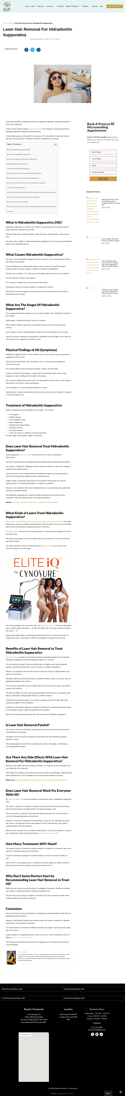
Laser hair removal (12, 657)
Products (85, 6)
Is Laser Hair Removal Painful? (16, 187)
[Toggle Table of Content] (54, 144)
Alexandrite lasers (47, 625)
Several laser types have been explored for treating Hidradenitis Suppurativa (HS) (34, 521)
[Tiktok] (101, 1034)
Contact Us (40, 6)
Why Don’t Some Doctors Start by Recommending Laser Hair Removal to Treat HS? (31, 206)
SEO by (62, 1093)
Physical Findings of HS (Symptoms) (17, 164)
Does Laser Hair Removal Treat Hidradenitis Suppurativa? (24, 173)
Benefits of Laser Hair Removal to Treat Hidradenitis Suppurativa (26, 183)
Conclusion (10, 211)
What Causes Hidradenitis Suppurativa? (19, 154)
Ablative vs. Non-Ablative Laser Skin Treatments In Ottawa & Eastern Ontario (110, 291)
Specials (95, 6)
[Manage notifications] (120, 1091)
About (33, 6)
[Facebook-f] (26, 50)
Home (27, 6)
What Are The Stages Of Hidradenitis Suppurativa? (22, 159)
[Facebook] (97, 1034)
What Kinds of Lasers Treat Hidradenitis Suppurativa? (23, 178)
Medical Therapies (72, 6)
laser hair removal (35, 129)
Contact (97, 1023)
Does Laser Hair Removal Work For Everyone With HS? (23, 197)
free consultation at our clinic (48, 833)
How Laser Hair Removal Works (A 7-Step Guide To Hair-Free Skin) (35, 502)
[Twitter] (32, 50)
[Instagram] (39, 50)
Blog (101, 6)
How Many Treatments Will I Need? (17, 202)
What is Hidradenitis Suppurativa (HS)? (18, 149)
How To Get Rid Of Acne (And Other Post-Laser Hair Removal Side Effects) (41, 780)
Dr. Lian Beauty (6, 10)
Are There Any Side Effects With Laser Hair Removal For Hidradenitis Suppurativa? (32, 192)
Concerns (49, 6)
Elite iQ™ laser (46, 546)
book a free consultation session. (22, 937)
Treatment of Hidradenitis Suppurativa (18, 168)
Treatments (60, 6)
